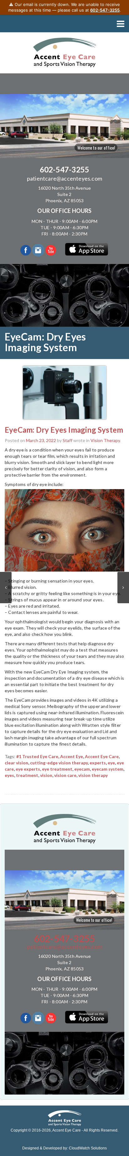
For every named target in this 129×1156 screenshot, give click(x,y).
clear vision (16, 762)
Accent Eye (71, 756)
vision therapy (93, 775)
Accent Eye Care (102, 756)
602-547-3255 (64, 169)
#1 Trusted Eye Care (37, 756)
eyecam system (107, 769)
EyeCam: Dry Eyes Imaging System (64, 429)
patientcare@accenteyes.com (64, 178)
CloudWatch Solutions (88, 1148)
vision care (65, 775)
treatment (27, 775)
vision (46, 775)
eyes (9, 775)
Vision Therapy (105, 440)
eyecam (82, 769)
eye (111, 762)
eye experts (28, 769)
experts (98, 762)
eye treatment (57, 769)
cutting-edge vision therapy (59, 762)
